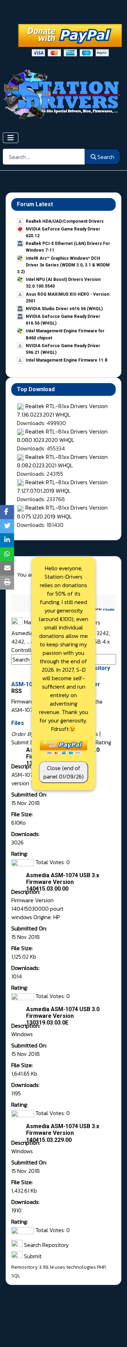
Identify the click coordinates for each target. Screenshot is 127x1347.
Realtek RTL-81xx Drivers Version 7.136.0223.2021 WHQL (62, 410)
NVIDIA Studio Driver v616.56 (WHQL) (64, 308)
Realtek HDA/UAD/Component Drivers (65, 221)
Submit (32, 1256)
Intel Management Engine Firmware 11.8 (66, 360)
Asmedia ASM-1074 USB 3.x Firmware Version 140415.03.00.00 (62, 882)
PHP (101, 1267)
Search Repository (46, 1245)
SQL (15, 1275)
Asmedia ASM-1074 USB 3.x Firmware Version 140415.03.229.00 (62, 1133)
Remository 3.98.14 (32, 1267)
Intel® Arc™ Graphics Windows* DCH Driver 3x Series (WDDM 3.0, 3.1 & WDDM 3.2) (63, 265)
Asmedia (23, 633)
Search (105, 157)
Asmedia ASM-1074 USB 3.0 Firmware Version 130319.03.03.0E (62, 1016)
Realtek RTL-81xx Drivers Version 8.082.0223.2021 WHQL (62, 461)
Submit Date (26, 742)
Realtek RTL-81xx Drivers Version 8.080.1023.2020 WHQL (62, 435)
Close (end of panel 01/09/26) (63, 772)
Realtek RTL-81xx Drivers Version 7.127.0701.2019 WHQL (62, 486)
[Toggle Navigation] (10, 138)
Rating (103, 742)
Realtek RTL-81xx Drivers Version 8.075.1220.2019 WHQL (62, 511)
